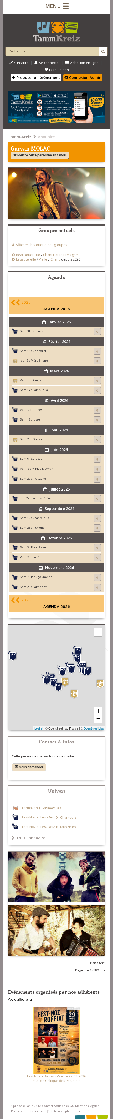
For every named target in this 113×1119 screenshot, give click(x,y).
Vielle (43, 259)
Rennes (38, 331)
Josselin (38, 419)
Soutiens (60, 1106)
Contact (47, 1106)
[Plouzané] (12, 655)
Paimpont (40, 587)
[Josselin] (62, 670)
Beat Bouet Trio (28, 255)
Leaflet (38, 728)
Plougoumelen (41, 577)
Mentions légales (87, 1106)
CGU (71, 1106)
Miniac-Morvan (42, 469)
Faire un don (59, 70)
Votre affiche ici (20, 999)
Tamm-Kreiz (19, 136)
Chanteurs (67, 817)
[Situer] (97, 331)
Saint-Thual (41, 390)
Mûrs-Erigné (39, 360)
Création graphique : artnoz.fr (69, 1111)
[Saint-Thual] (77, 657)
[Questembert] (65, 682)
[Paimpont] (71, 668)
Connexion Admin (84, 77)
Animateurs (51, 808)
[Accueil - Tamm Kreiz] (56, 29)
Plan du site (33, 1106)
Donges (37, 380)
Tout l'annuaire (30, 837)
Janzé (35, 557)
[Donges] (74, 694)
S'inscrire (21, 63)
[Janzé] (87, 670)
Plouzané (39, 479)
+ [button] (98, 711)
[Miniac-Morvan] (78, 650)
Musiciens (67, 827)
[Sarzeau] (58, 686)
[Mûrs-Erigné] (100, 684)
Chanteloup (41, 518)
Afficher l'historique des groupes (41, 245)
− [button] (98, 719)
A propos (17, 1106)
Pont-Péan (38, 547)
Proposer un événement (29, 1111)
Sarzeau (37, 459)
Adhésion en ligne (84, 63)
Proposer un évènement (38, 77)
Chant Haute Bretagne (60, 255)
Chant (55, 259)
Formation (30, 808)
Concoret (39, 351)
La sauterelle (26, 259)
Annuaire (46, 136)
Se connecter (49, 63)
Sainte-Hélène (42, 498)
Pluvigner (39, 527)
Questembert (42, 439)
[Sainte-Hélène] (46, 679)
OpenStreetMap (94, 728)
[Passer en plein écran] (98, 632)
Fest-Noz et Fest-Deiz (38, 817)
